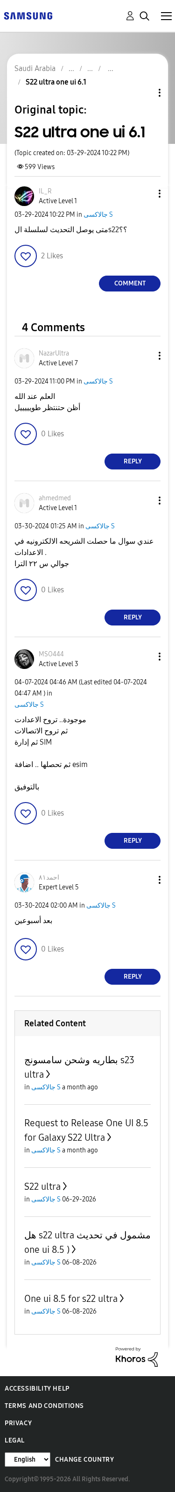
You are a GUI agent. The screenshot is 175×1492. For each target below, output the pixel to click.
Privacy (18, 1423)
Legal (15, 1440)
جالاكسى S (98, 215)
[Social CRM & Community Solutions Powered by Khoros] (137, 1356)
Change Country (84, 1460)
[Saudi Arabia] (28, 15)
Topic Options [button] (144, 92)
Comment (130, 283)
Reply (133, 461)
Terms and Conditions (44, 1406)
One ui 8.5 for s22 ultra (71, 1298)
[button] (144, 193)
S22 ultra (42, 1186)
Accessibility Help (37, 1389)
